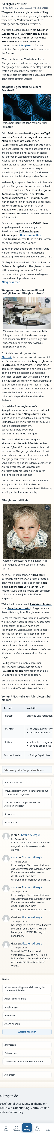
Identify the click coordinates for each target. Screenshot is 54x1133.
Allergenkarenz (11, 282)
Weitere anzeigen (27, 1031)
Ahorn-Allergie (12, 1023)
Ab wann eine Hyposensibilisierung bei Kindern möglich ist (24, 989)
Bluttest (7, 357)
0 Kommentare (40, 8)
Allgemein (9, 1074)
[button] (27, 107)
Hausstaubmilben (31, 235)
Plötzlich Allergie (13, 782)
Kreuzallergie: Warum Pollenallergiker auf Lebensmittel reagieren (26, 792)
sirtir (14, 857)
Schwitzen (9, 814)
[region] (27, 731)
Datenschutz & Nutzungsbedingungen (24, 1061)
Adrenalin (9, 1015)
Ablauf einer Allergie (15, 998)
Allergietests (26, 45)
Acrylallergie (11, 1007)
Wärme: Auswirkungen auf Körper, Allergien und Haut (22, 804)
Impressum (10, 1044)
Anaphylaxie (10, 822)
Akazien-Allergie (32, 857)
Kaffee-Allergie (30, 835)
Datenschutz (10, 1053)
